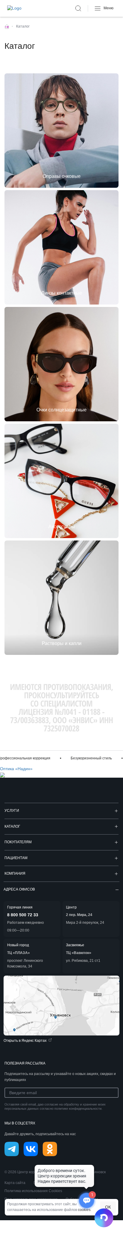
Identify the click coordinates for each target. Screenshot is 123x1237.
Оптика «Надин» (16, 768)
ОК (108, 1207)
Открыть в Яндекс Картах (25, 1040)
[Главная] (6, 26)
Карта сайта (14, 1183)
